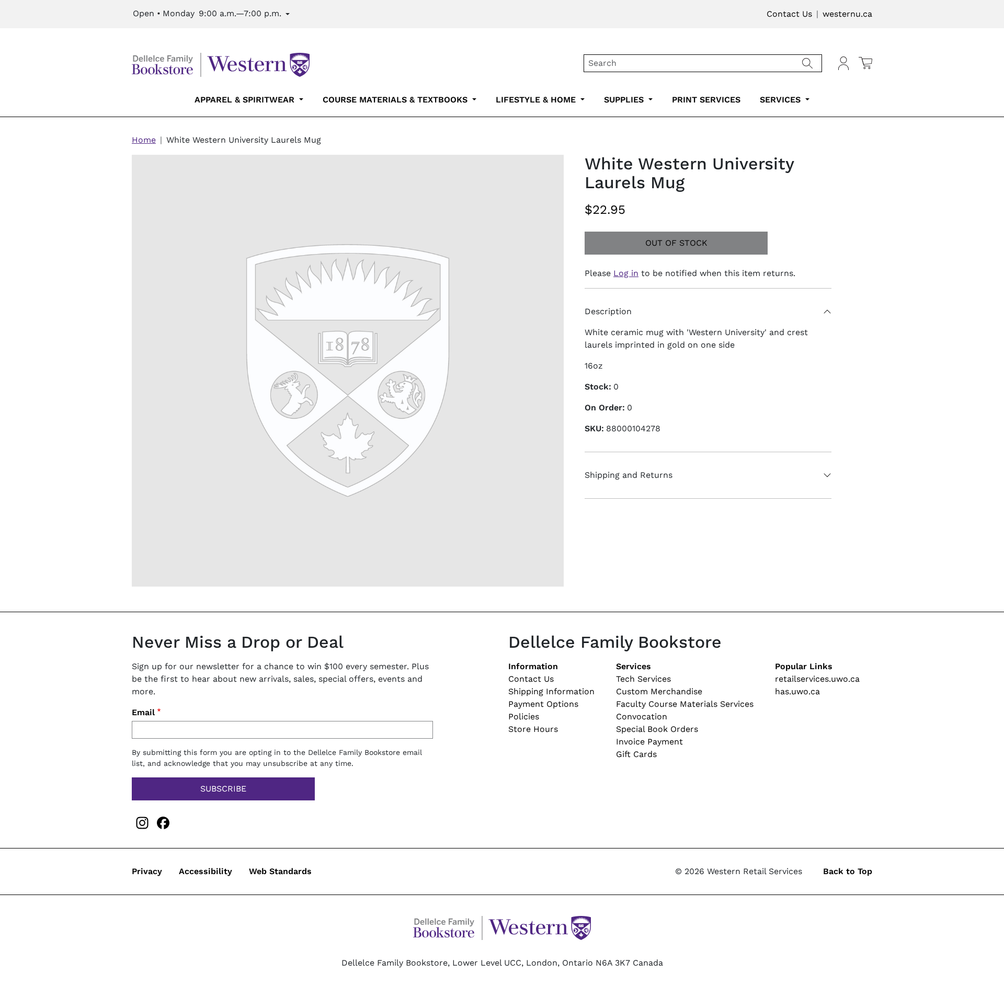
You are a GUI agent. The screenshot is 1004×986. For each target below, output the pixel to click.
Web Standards (280, 871)
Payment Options (543, 704)
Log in (625, 273)
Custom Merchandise (659, 691)
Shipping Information (551, 691)
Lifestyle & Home (537, 100)
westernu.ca (847, 14)
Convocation (641, 716)
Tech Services (643, 679)
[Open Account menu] (843, 63)
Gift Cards (636, 754)
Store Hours (533, 729)
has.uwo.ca (797, 691)
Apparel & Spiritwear (246, 100)
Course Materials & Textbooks (396, 100)
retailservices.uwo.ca (817, 679)
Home (144, 140)
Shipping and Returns (628, 475)
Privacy (147, 871)
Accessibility (205, 871)
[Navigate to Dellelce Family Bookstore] (221, 62)
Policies (523, 716)
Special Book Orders (657, 729)
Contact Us (789, 14)
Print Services (706, 100)
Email (143, 712)
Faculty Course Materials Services (685, 704)
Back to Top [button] (847, 871)
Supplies (625, 100)
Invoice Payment (649, 742)
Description (608, 311)
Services (781, 100)
